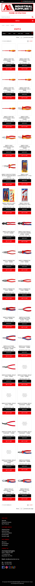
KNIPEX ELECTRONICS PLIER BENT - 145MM (24, 347)
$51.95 (7, 464)
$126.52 (7, 235)
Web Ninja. (22, 583)
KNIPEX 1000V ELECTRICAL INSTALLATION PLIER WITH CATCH (9, 176)
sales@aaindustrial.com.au (12, 559)
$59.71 (7, 435)
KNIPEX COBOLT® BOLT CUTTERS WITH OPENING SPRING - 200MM (24, 233)
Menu (17, 21)
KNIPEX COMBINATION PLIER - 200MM (9, 289)
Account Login (5, 536)
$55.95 (7, 407)
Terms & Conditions (7, 533)
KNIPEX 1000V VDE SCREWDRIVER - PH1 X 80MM (24, 89)
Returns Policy (5, 531)
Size (14, 33)
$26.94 (7, 92)
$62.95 (7, 321)
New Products (5, 524)
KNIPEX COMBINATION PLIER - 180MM (9, 261)
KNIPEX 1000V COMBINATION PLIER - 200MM (24, 118)
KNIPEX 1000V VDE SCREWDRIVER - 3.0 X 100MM (8, 60)
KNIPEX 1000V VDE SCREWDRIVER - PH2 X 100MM (9, 118)
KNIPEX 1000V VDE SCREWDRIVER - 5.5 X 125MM (8, 89)
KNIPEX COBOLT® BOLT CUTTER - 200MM (9, 232)
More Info (8, 65)
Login (2, 1)
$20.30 (7, 63)
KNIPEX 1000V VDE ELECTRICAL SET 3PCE (24, 204)
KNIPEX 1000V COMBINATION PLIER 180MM (24, 147)
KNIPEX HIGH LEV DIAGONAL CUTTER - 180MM (9, 490)
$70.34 (7, 350)
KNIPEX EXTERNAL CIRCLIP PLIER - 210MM (9, 404)
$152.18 (23, 236)
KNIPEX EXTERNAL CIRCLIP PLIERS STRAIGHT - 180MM (9, 461)
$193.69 (7, 178)
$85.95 (7, 493)
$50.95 (7, 293)
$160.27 (23, 178)
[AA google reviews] (12, 567)
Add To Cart (9, 68)
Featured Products (6, 522)
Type (9, 33)
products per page (28, 37)
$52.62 (7, 379)
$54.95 (23, 264)
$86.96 (23, 121)
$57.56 (23, 293)
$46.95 (23, 379)
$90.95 (23, 493)
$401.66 (23, 207)
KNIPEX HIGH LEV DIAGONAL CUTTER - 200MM (24, 490)
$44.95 (7, 264)
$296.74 (7, 207)
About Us (4, 542)
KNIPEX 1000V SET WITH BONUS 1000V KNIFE (9, 204)
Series (4, 33)
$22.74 (23, 63)
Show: (17, 37)
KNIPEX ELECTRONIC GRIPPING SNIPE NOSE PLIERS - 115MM (24, 319)
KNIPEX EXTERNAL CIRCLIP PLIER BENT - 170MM (25, 432)
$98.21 (7, 150)
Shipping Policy (6, 529)
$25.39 (23, 92)
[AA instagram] (6, 567)
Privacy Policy (5, 534)
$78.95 (23, 150)
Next (31, 41)
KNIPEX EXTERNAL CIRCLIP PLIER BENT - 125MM (25, 404)
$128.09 (23, 350)
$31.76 (7, 121)
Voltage (27, 33)
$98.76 (23, 321)
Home (3, 25)
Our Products (5, 543)
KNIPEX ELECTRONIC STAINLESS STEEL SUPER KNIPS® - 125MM (8, 347)
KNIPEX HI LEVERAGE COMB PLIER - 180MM (24, 461)
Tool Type (20, 33)
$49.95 (23, 407)
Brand (7, 25)
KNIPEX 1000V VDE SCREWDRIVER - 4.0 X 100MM (24, 60)
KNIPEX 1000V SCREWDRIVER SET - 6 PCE (25, 175)
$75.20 (23, 464)
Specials (4, 520)
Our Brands (5, 545)
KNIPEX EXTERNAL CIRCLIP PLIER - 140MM (9, 375)
